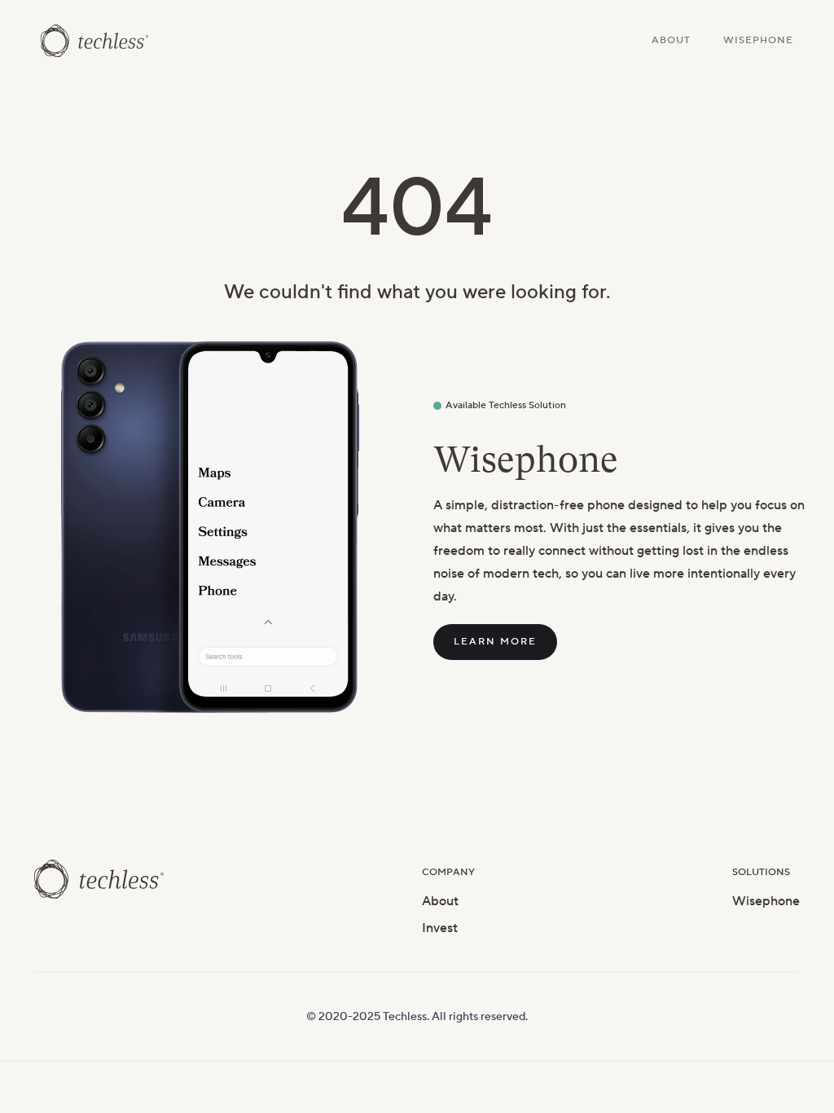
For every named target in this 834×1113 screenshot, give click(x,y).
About (671, 40)
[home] (95, 40)
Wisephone (758, 40)
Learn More (495, 642)
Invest (440, 928)
